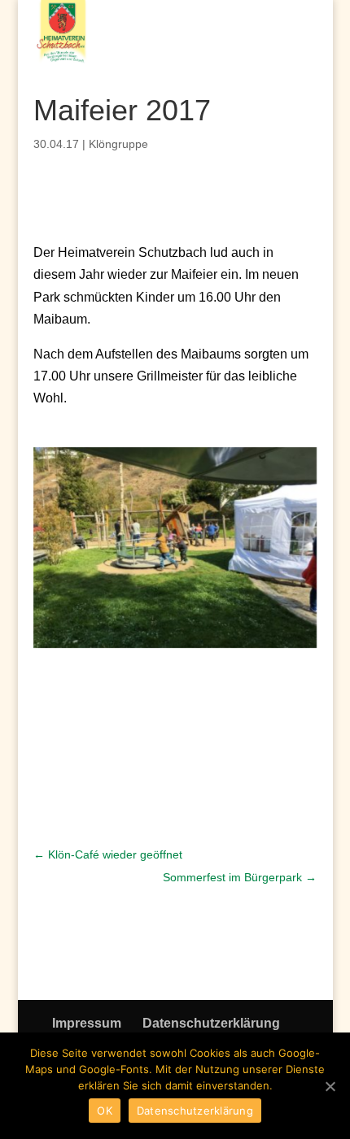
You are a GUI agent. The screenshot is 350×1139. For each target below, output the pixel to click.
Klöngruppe (118, 143)
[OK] (330, 1086)
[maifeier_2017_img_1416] (175, 647)
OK (104, 1110)
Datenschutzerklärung (211, 1023)
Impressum (86, 1023)
